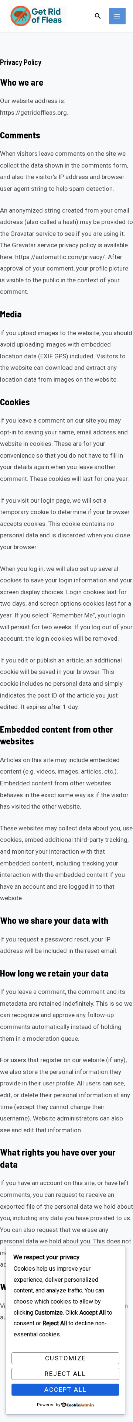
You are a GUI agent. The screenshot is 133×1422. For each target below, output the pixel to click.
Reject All (65, 1373)
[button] (98, 16)
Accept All (65, 1389)
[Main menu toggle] (117, 16)
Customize (65, 1358)
